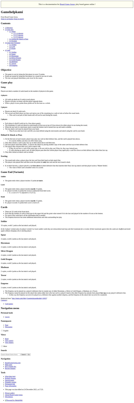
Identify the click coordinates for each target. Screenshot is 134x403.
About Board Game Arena (14, 395)
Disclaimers (9, 397)
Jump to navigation (7, 19)
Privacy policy (10, 393)
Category (4, 300)
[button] (2, 330)
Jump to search (19, 19)
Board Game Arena (67, 4)
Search (4, 350)
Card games (9, 304)
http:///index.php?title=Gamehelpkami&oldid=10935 (29, 298)
